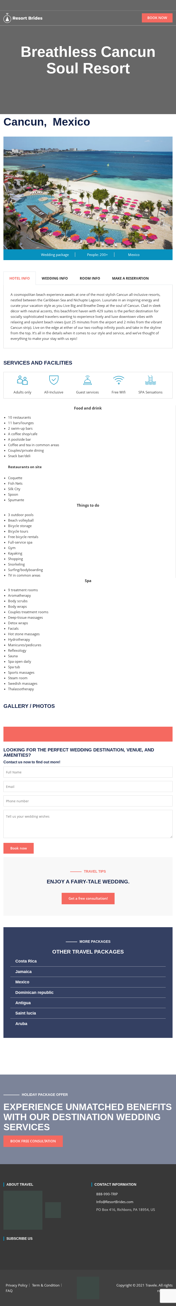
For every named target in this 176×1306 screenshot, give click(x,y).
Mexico (22, 982)
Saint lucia (25, 1013)
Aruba (21, 1023)
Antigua (23, 1003)
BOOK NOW (157, 17)
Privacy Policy (17, 1285)
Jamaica (23, 971)
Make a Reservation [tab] (130, 278)
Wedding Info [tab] (55, 278)
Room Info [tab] (90, 278)
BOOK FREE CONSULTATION (33, 1141)
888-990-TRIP (106, 1194)
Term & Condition (46, 1285)
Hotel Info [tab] (19, 278)
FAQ (9, 1290)
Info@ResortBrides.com (114, 1201)
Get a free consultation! (88, 898)
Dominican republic (34, 992)
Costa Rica (26, 961)
